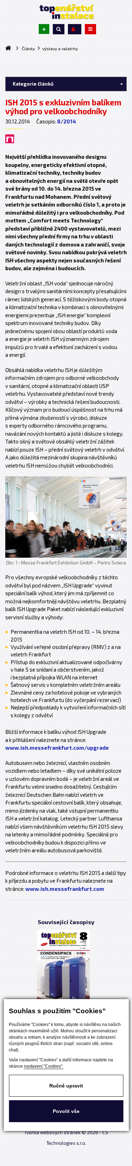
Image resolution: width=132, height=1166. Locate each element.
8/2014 (66, 121)
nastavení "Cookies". (43, 1066)
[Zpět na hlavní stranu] (66, 12)
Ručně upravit (66, 1086)
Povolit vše (66, 1111)
